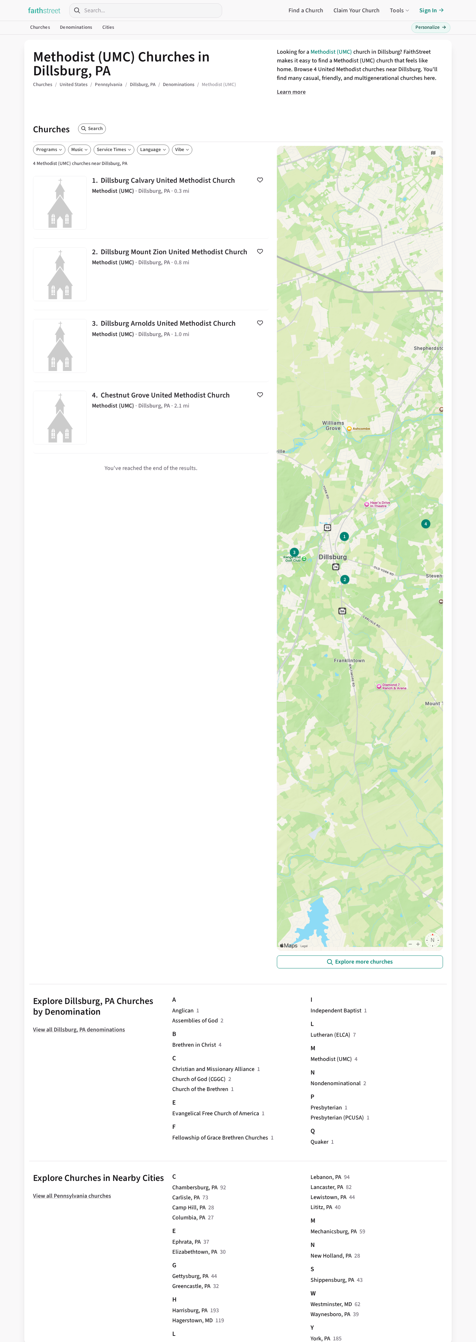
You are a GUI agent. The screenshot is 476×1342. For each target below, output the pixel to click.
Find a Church (306, 10)
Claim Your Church (357, 10)
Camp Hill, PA (189, 1208)
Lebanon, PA (326, 1177)
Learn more (291, 92)
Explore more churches (364, 962)
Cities (108, 27)
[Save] (260, 179)
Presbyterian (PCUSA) (337, 1118)
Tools (397, 10)
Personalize (430, 27)
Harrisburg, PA (190, 1310)
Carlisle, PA (186, 1198)
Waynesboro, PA (330, 1314)
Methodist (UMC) (331, 52)
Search (95, 128)
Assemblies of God (195, 1021)
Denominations (76, 27)
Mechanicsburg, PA (334, 1231)
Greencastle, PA (191, 1286)
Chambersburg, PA (195, 1188)
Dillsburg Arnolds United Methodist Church (151, 345)
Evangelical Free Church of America (215, 1113)
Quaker (319, 1142)
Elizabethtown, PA (194, 1252)
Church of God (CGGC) (199, 1079)
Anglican (183, 1011)
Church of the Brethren (200, 1089)
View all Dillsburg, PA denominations (79, 1030)
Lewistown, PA (328, 1197)
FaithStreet (44, 10)
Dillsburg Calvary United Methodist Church (151, 202)
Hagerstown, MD (192, 1320)
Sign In (428, 10)
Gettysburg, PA (190, 1276)
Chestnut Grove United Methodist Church (151, 417)
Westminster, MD (331, 1304)
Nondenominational (336, 1083)
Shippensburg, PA (332, 1280)
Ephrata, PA (186, 1242)
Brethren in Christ (194, 1045)
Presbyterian (326, 1108)
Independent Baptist (336, 1011)
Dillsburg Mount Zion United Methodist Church (151, 274)
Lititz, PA (321, 1207)
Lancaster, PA (327, 1187)
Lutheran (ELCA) (330, 1035)
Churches (40, 27)
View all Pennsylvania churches (72, 1196)
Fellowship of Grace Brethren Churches (220, 1138)
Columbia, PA (188, 1218)
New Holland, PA (331, 1256)
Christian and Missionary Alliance (213, 1069)
